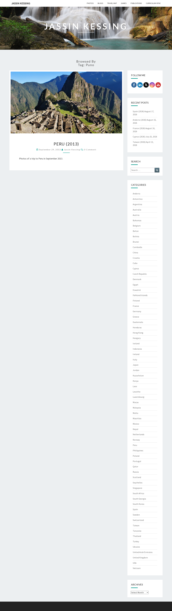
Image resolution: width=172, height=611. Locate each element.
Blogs (100, 3)
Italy (135, 359)
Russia (136, 472)
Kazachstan (138, 375)
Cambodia (137, 247)
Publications (136, 3)
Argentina (137, 204)
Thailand (137, 536)
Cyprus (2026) (139, 136)
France (136, 306)
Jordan (136, 370)
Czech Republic (140, 274)
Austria (136, 215)
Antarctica (137, 199)
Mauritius (137, 418)
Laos (135, 386)
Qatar (135, 466)
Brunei (136, 241)
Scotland (137, 477)
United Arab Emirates (143, 552)
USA (134, 563)
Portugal (137, 461)
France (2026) (139, 128)
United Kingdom (140, 557)
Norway (136, 439)
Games (124, 3)
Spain (135, 509)
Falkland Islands (140, 295)
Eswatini (137, 290)
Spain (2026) (138, 111)
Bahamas (137, 220)
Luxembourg (138, 397)
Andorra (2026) (139, 119)
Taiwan (136, 525)
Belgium (137, 225)
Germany (137, 311)
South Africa (138, 493)
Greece (136, 316)
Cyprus (136, 268)
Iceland (136, 343)
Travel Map (112, 3)
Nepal (135, 429)
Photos (90, 3)
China (135, 252)
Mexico (136, 423)
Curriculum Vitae (153, 3)
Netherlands (138, 434)
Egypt (135, 284)
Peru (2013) (66, 143)
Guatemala (138, 322)
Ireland (136, 354)
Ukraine (136, 546)
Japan (135, 364)
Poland (136, 456)
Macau (136, 402)
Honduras (137, 327)
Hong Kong (138, 332)
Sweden (136, 514)
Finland (136, 300)
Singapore (137, 488)
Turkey (136, 541)
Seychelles (137, 482)
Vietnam (137, 568)
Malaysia (137, 407)
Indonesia (137, 348)
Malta (135, 413)
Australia (137, 209)
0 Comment (90, 149)
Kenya (135, 381)
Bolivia (136, 236)
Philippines (138, 450)
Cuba (135, 263)
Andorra (136, 193)
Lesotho (136, 391)
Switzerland (138, 520)
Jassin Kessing (20, 3)
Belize (136, 231)
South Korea (138, 504)
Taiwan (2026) (139, 142)
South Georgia (139, 498)
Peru (135, 445)
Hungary (137, 338)
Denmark (137, 279)
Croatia (136, 258)
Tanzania (137, 530)
